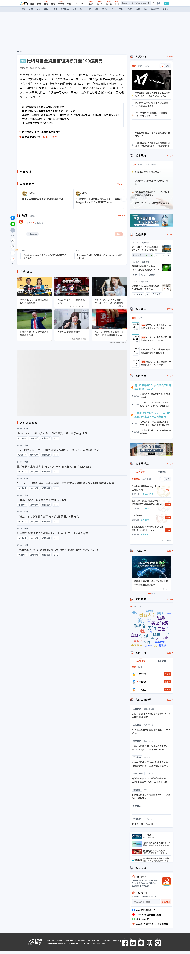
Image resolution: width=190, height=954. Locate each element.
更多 (168, 66)
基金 (69, 3)
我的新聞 (155, 9)
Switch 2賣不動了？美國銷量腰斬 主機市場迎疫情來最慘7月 (109, 334)
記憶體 (142, 674)
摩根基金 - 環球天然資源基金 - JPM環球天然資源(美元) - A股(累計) (147, 502)
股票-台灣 (145, 519)
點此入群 (70, 111)
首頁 (32, 3)
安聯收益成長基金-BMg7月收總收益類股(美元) (147, 488)
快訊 (22, 51)
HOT (143, 325)
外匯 (76, 3)
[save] (12, 253)
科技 (46, 9)
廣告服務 (69, 940)
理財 (121, 9)
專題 (138, 9)
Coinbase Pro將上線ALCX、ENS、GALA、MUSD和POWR (99, 256)
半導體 (142, 689)
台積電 (142, 681)
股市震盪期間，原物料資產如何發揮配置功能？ (34, 301)
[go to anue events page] (154, 3)
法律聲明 (116, 940)
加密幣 (91, 3)
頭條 (23, 9)
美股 (53, 3)
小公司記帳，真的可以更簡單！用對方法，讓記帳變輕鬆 (109, 301)
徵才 (99, 940)
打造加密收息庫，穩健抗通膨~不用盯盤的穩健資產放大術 (156, 351)
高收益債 (144, 534)
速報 (74, 9)
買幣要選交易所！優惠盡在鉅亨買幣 (41, 132)
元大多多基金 (138, 515)
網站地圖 (106, 940)
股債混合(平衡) (147, 494)
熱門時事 (65, 9)
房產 (114, 9)
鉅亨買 (100, 3)
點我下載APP (50, 137)
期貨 (97, 9)
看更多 (120, 184)
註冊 (166, 3)
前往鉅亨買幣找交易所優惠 (40, 123)
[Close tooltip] (34, 259)
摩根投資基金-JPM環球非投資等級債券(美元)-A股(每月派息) (147, 528)
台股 (46, 3)
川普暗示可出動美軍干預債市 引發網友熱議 (34, 334)
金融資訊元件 (80, 940)
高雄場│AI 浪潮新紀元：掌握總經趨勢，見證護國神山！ (156, 363)
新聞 (39, 3)
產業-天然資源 (146, 508)
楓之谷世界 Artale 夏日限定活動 (71, 301)
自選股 (165, 9)
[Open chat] (12, 259)
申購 (168, 504)
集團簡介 (60, 940)
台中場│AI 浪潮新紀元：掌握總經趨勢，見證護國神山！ (156, 326)
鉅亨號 (109, 3)
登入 (162, 3)
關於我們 (50, 940)
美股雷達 (145, 242)
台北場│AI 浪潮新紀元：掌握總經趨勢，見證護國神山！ (156, 339)
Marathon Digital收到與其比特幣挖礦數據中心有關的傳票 (45, 256)
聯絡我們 (91, 940)
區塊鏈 (105, 9)
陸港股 (61, 3)
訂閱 (117, 3)
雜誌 (146, 9)
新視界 (130, 9)
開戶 (168, 489)
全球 (83, 3)
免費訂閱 (166, 902)
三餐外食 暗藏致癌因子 (69, 332)
